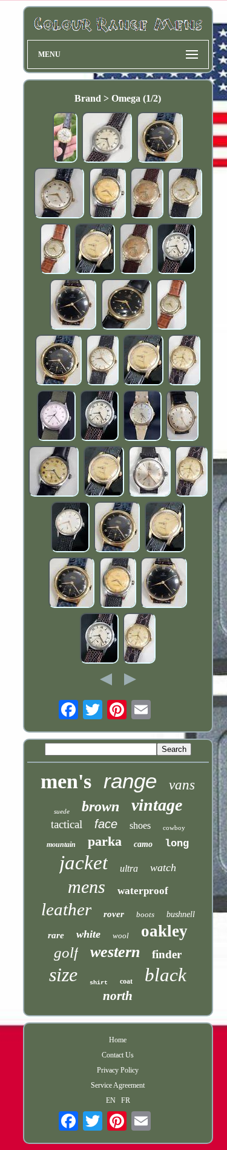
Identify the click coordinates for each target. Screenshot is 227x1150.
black (165, 974)
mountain (61, 844)
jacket (83, 863)
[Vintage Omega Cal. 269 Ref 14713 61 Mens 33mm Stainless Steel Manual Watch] (70, 528)
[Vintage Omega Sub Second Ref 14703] (142, 417)
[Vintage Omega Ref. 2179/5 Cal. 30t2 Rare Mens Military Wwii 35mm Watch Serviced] (56, 417)
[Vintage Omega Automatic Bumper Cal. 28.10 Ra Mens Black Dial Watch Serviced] (160, 138)
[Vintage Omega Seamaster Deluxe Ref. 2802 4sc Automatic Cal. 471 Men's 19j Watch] (149, 472)
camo (143, 844)
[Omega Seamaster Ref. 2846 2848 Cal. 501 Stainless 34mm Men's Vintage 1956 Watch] (117, 584)
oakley (164, 931)
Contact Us (118, 1055)
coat (126, 981)
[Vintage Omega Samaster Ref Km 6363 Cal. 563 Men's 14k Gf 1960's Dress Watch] (65, 138)
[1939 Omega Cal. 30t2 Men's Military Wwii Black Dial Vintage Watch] (73, 305)
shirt (99, 982)
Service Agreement (118, 1085)
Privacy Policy (118, 1070)
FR (125, 1100)
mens (86, 887)
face (105, 824)
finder (167, 954)
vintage (156, 805)
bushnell (180, 914)
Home (118, 1040)
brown (100, 806)
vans (182, 784)
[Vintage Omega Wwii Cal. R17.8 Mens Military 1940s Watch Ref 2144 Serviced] (176, 250)
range (130, 780)
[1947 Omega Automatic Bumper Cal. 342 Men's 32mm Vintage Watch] (59, 193)
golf (66, 952)
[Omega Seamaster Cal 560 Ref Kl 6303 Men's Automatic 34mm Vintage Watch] (184, 361)
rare (56, 935)
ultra (129, 868)
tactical (66, 824)
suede (62, 811)
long (177, 843)
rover (114, 914)
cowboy (174, 827)
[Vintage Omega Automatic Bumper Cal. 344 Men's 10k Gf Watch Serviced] (184, 194)
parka (105, 841)
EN (111, 1100)
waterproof (142, 891)
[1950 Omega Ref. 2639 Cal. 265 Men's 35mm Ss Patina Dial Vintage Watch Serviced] (54, 472)
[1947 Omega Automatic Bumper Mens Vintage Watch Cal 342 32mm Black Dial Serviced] (126, 305)
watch (163, 867)
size (63, 974)
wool (121, 935)
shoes (140, 825)
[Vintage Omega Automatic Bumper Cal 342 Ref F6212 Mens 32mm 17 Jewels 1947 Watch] (182, 417)
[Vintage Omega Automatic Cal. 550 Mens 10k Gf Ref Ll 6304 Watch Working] (102, 361)
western (115, 952)
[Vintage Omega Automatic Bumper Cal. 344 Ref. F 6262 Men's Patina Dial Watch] (147, 194)
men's (66, 781)
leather (66, 909)
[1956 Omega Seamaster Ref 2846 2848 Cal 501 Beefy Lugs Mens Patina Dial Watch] (107, 194)
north (118, 995)
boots (145, 914)
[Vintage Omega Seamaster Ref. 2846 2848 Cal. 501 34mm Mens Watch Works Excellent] (94, 250)
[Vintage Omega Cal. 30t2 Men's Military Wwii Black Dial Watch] (164, 584)
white (88, 934)
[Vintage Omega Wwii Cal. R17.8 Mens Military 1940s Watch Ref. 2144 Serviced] (99, 417)
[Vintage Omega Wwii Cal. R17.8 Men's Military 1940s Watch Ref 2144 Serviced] (107, 138)
